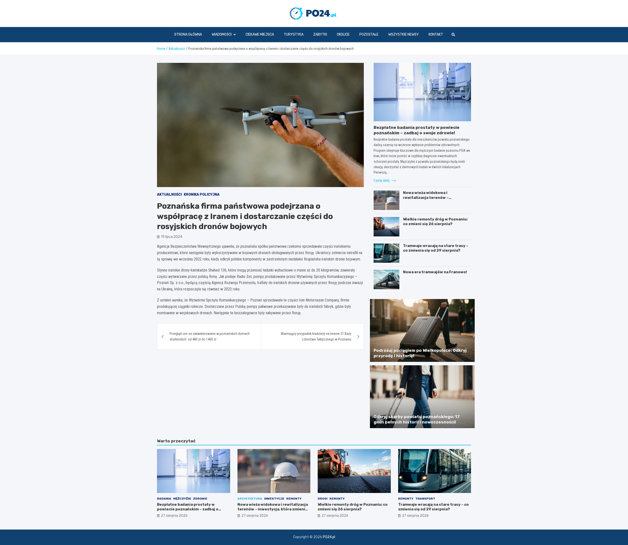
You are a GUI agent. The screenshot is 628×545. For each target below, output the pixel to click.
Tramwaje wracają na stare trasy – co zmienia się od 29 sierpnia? (435, 248)
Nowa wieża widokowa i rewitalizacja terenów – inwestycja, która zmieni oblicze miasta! (434, 200)
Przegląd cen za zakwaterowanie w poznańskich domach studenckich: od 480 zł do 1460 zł (210, 336)
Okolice (343, 34)
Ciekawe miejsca (260, 34)
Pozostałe (369, 34)
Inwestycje (274, 498)
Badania (164, 498)
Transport (425, 498)
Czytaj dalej (382, 180)
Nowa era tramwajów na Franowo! (435, 272)
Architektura (249, 498)
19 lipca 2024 (171, 237)
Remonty (293, 498)
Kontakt (436, 34)
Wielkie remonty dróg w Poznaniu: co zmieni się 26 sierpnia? (435, 221)
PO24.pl (329, 537)
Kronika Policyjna (202, 194)
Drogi (322, 498)
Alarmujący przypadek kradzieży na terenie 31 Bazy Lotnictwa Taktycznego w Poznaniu (316, 336)
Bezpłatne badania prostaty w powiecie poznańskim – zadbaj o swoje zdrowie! (187, 509)
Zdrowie (200, 498)
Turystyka (293, 34)
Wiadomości (222, 34)
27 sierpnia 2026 (174, 516)
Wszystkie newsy (403, 34)
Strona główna (188, 34)
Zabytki (320, 34)
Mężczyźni (182, 498)
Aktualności (169, 194)
